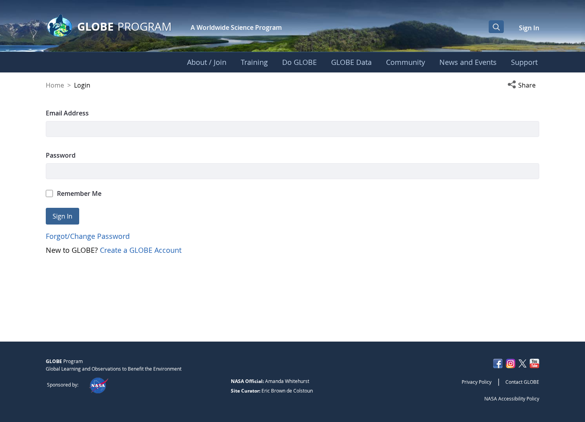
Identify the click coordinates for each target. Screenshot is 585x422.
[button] (523, 85)
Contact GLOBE (522, 382)
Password (61, 155)
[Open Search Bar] (496, 26)
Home (55, 85)
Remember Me (79, 193)
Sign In (529, 27)
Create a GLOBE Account (140, 250)
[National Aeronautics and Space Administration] (98, 384)
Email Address (67, 113)
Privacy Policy (476, 382)
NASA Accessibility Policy (511, 398)
